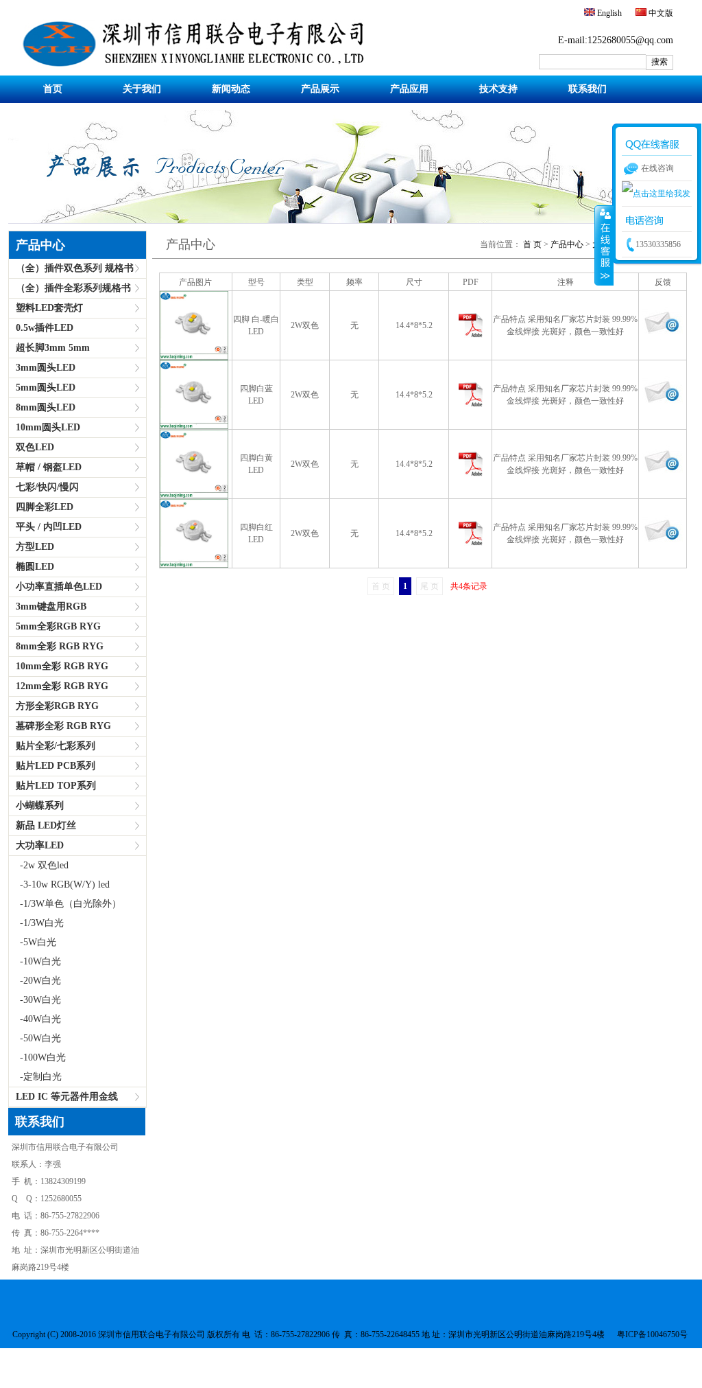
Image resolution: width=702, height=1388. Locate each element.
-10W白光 (35, 961)
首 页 (532, 244)
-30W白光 (35, 1000)
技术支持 (498, 89)
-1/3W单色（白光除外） (65, 904)
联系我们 (587, 89)
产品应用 (409, 89)
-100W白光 (37, 1057)
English (608, 13)
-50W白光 (35, 1038)
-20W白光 (35, 980)
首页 (52, 89)
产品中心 (565, 244)
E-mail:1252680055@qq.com (615, 40)
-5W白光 (32, 942)
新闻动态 (231, 89)
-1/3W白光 (36, 923)
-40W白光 (35, 1019)
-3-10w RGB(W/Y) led (59, 884)
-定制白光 (35, 1077)
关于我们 (142, 89)
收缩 (604, 245)
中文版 (659, 13)
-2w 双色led (39, 865)
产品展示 (320, 89)
